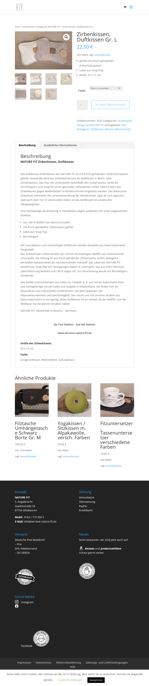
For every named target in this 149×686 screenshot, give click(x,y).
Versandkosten (102, 54)
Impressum (24, 662)
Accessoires (28, 26)
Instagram (26, 602)
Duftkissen (97, 129)
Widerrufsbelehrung (68, 662)
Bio (124, 125)
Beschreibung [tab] (27, 145)
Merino (109, 129)
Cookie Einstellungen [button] (70, 680)
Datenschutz (43, 662)
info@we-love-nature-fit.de (40, 521)
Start (17, 26)
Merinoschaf (122, 129)
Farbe (81, 90)
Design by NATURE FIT (48, 26)
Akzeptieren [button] (96, 680)
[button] (66, 37)
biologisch (83, 129)
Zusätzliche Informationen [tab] (60, 145)
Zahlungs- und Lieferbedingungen (107, 662)
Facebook (26, 646)
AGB (72, 666)
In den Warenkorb (110, 104)
